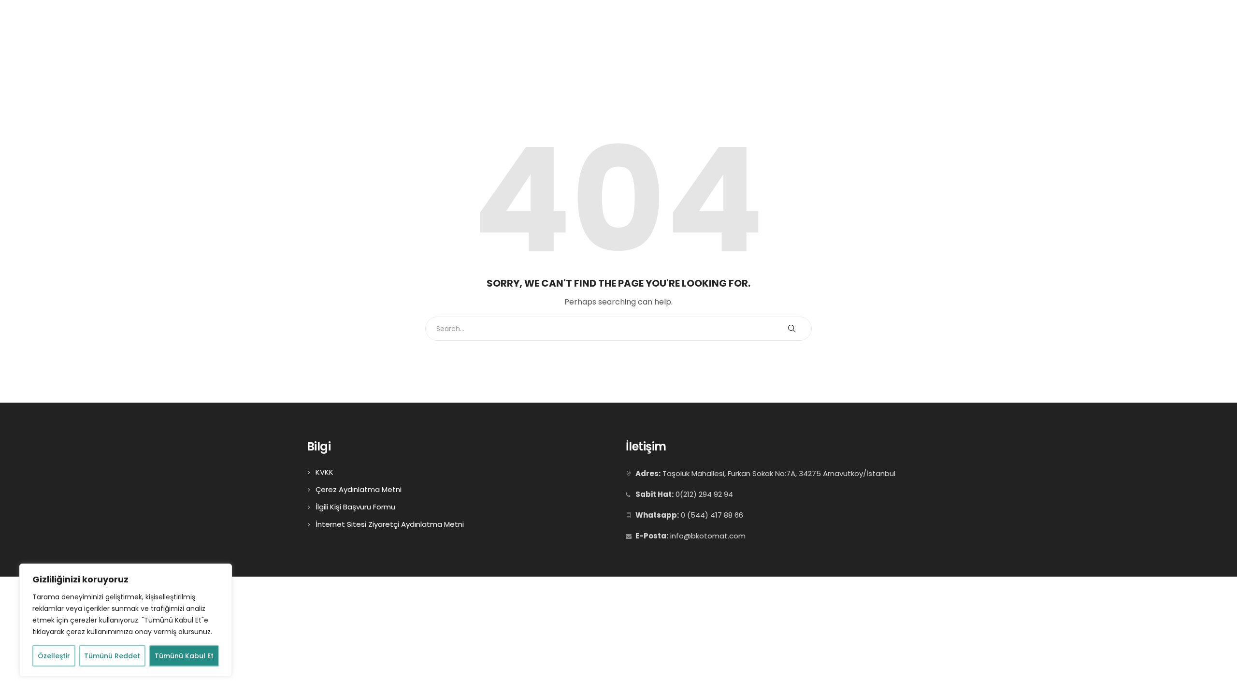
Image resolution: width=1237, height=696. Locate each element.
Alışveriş (1072, 47)
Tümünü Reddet (112, 656)
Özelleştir (54, 656)
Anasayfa (771, 47)
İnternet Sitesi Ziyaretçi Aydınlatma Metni (390, 524)
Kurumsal (832, 47)
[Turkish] (1127, 13)
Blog (1131, 47)
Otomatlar (902, 47)
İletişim (1179, 47)
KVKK (324, 472)
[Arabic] (1100, 13)
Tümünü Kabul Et (184, 656)
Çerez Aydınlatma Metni (359, 489)
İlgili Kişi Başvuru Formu (355, 507)
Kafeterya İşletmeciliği (993, 47)
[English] (1111, 13)
